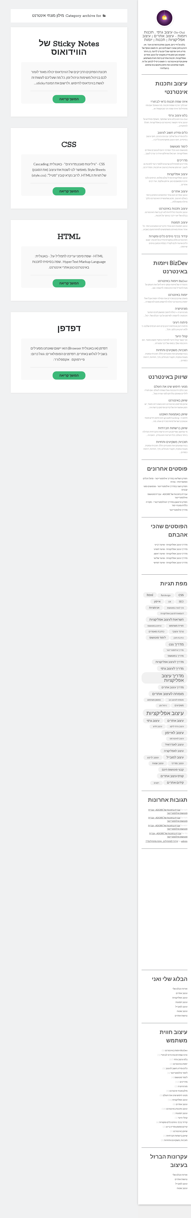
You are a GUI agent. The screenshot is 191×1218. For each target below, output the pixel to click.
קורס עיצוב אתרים (172, 776)
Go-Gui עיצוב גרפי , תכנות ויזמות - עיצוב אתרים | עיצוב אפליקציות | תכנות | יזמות (164, 36)
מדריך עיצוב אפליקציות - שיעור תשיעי (170, 549)
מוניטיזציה (181, 309)
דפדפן (69, 329)
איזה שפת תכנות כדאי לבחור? (169, 102)
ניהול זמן (163, 705)
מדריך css (176, 644)
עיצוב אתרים (179, 191)
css (181, 594)
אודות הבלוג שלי (180, 988)
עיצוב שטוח (158, 763)
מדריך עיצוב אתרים (173, 687)
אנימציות (154, 607)
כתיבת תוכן (179, 637)
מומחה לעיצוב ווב (176, 700)
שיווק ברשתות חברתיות (172, 428)
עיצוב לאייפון (174, 733)
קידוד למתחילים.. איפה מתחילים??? (161, 841)
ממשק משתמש (154, 700)
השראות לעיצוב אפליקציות (166, 619)
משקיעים (179, 705)
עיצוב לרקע (153, 757)
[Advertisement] (164, 909)
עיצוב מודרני (177, 763)
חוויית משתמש (176, 625)
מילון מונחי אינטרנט (178, 1090)
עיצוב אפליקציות (177, 174)
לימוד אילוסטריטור (178, 1072)
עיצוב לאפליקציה (174, 750)
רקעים (156, 783)
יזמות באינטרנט (177, 295)
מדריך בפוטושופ (176, 655)
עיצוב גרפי (153, 720)
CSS (68, 145)
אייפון (157, 601)
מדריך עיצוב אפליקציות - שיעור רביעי (170, 544)
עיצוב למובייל (175, 757)
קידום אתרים (175, 782)
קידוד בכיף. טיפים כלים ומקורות (168, 236)
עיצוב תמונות (179, 222)
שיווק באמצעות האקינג (173, 414)
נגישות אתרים (181, 1015)
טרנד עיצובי (178, 631)
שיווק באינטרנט (177, 400)
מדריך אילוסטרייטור (178, 509)
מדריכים (182, 160)
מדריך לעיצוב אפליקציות (170, 661)
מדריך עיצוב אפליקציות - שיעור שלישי (170, 558)
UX (169, 601)
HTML (68, 237)
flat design (166, 595)
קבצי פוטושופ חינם (173, 769)
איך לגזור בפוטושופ (175, 608)
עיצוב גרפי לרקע (177, 726)
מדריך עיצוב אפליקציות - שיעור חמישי (170, 562)
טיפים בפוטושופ (154, 626)
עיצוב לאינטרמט (177, 738)
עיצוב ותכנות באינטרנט (173, 209)
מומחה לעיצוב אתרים (168, 694)
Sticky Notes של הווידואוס (69, 48)
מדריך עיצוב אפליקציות (173, 678)
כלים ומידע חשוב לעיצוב (172, 133)
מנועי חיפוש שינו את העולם (170, 387)
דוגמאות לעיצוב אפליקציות (172, 613)
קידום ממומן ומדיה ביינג (176, 1126)
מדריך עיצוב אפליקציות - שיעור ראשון (170, 553)
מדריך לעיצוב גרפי (172, 668)
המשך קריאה (69, 99)
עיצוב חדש (157, 726)
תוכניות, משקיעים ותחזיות (171, 350)
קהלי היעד (181, 336)
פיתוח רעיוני (180, 322)
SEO (181, 601)
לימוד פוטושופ (178, 146)
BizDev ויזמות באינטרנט (172, 281)
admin (184, 841)
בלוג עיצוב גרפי (177, 115)
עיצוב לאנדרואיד (174, 744)
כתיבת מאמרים (156, 631)
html (150, 595)
